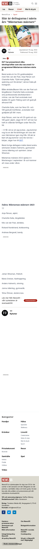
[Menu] (36, 3)
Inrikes (4, 459)
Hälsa (23, 422)
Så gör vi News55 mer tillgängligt (28, 539)
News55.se (6, 14)
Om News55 (25, 521)
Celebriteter (25, 435)
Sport (15, 14)
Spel (23, 456)
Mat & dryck (30, 9)
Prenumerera (30, 300)
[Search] (32, 3)
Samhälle (6, 456)
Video (4, 470)
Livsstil (24, 432)
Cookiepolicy (26, 534)
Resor (11, 9)
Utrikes (4, 465)
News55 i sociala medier (27, 531)
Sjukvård (24, 425)
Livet (19, 9)
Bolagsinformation (28, 525)
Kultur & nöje (25, 438)
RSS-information (8, 530)
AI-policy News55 (9, 538)
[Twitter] (9, 512)
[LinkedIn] (14, 512)
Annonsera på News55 (7, 526)
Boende (4, 452)
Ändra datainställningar (11, 544)
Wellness (24, 427)
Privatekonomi (8, 448)
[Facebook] (3, 512)
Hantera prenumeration (8, 522)
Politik (4, 462)
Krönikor (5, 432)
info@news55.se (15, 508)
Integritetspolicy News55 (8, 535)
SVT (21, 140)
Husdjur (5, 422)
